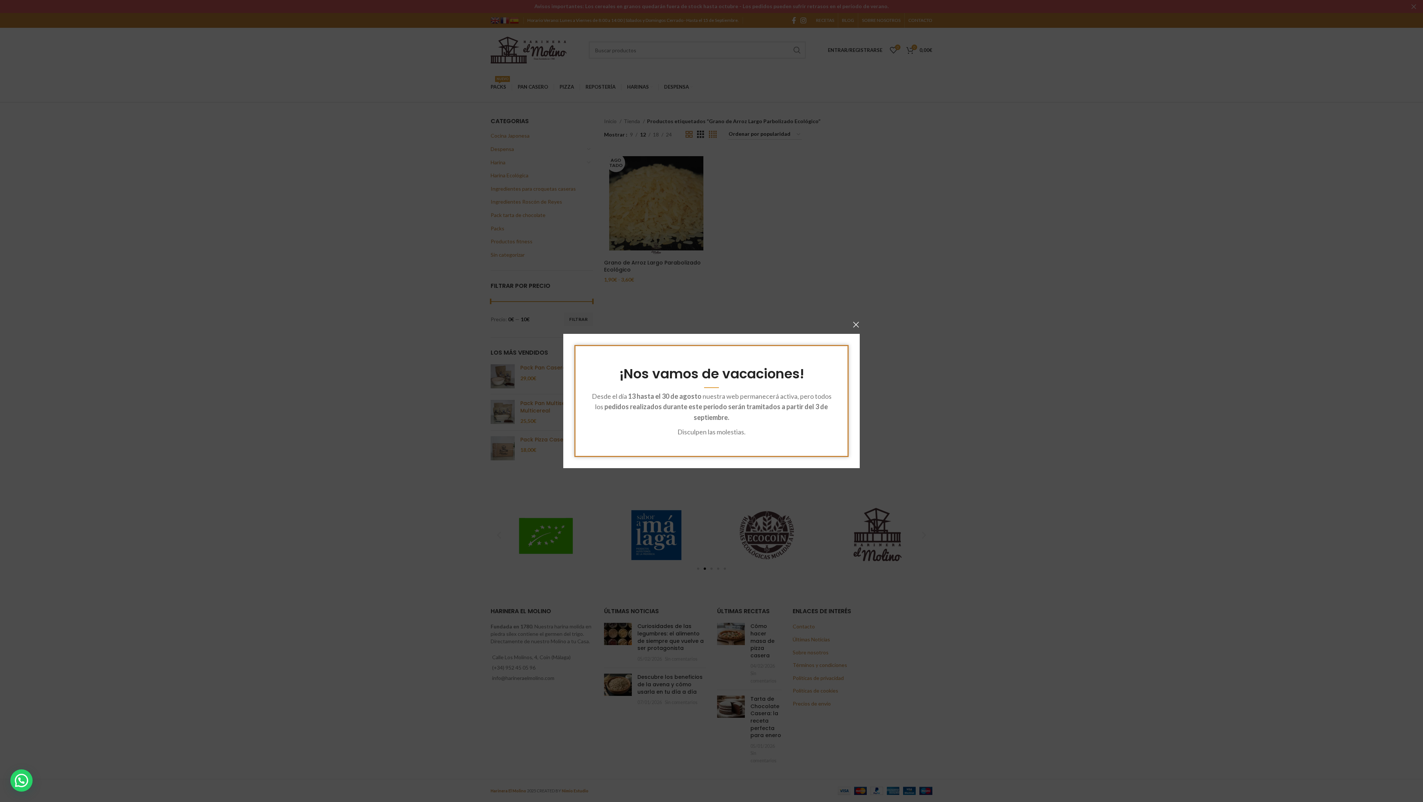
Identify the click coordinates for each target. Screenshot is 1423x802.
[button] (21, 780)
